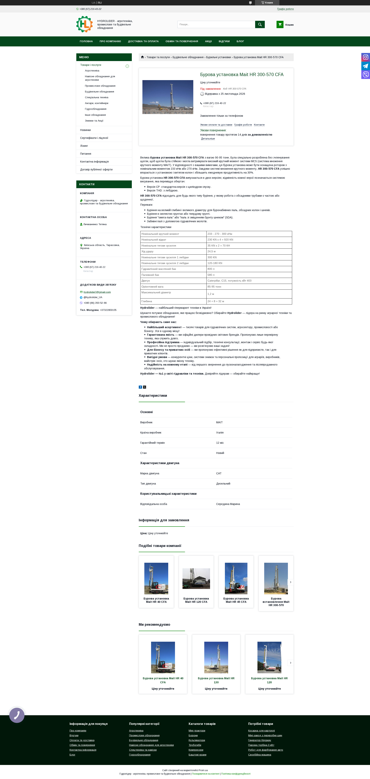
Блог (240, 41)
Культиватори (197, 740)
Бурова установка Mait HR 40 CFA (157, 600)
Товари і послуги (90, 64)
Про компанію (110, 41)
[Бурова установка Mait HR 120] (269, 654)
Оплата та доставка (82, 740)
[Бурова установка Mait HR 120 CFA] (196, 575)
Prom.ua (203, 770)
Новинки (85, 130)
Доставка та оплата (143, 41)
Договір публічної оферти (96, 169)
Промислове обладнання (100, 85)
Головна (86, 41)
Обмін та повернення (182, 41)
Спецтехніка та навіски (143, 749)
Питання (85, 153)
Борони (193, 735)
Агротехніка (92, 70)
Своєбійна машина (259, 754)
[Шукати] (260, 24)
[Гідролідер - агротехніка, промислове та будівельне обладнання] (84, 31)
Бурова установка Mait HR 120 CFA (196, 600)
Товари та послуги (158, 57)
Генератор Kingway (259, 740)
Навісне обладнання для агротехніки (100, 78)
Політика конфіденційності (236, 773)
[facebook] (140, 387)
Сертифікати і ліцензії (94, 137)
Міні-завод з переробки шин (265, 735)
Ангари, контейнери (96, 103)
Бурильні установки (218, 57)
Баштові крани (197, 754)
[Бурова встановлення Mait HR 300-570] (276, 575)
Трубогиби (195, 745)
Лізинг (84, 145)
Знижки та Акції (94, 120)
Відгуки (224, 41)
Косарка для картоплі (261, 730)
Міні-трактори (197, 730)
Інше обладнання (95, 114)
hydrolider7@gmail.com (97, 291)
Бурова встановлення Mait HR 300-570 (276, 602)
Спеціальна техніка (96, 97)
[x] (144, 387)
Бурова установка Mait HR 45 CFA (236, 600)
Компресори (196, 749)
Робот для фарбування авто (265, 749)
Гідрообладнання (95, 108)
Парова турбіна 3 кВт (261, 745)
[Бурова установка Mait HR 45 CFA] (236, 575)
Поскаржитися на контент (205, 773)
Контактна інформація (94, 161)
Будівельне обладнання (188, 57)
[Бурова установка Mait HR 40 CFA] (156, 575)
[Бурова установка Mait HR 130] (216, 654)
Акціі (208, 41)
